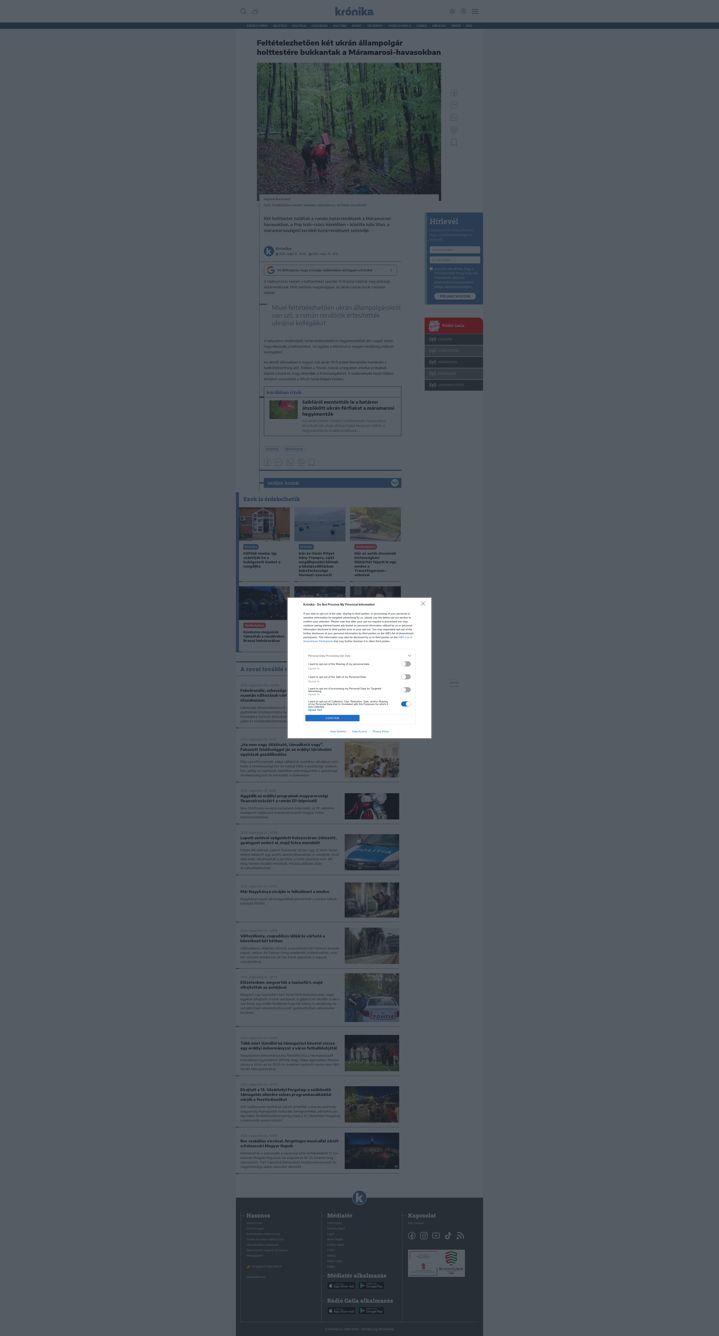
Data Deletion (338, 731)
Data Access (359, 731)
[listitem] (359, 656)
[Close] (424, 604)
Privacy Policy (381, 731)
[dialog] (359, 668)
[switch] (406, 663)
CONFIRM (332, 718)
